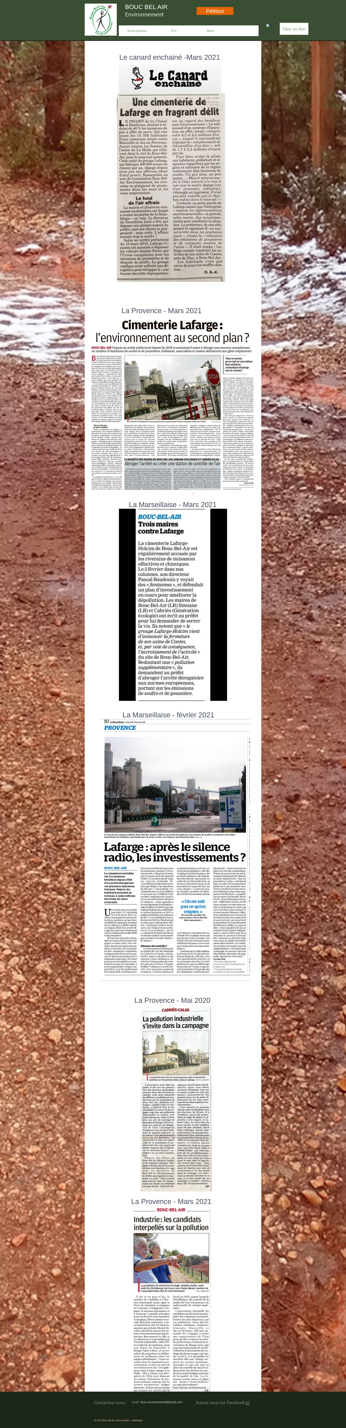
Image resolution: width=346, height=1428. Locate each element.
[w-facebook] (269, 27)
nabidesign (137, 1421)
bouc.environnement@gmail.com (161, 1402)
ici (248, 1402)
